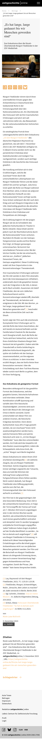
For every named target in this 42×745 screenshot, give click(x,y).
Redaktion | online (15, 709)
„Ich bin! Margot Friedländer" (15, 137)
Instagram (20, 87)
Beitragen (6, 698)
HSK (26, 730)
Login (4, 721)
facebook (4, 730)
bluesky (25, 87)
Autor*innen (6, 695)
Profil (4, 718)
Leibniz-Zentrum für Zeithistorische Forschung (19, 713)
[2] (25, 459)
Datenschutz (7, 703)
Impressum (6, 701)
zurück (10, 624)
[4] (32, 534)
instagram (15, 730)
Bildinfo (34, 76)
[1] (26, 309)
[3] (22, 493)
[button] (5, 87)
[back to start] (15, 3)
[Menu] (38, 3)
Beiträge (15, 11)
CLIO (21, 730)
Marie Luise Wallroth (11, 616)
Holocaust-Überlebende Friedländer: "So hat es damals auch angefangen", (21, 605)
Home (4, 11)
